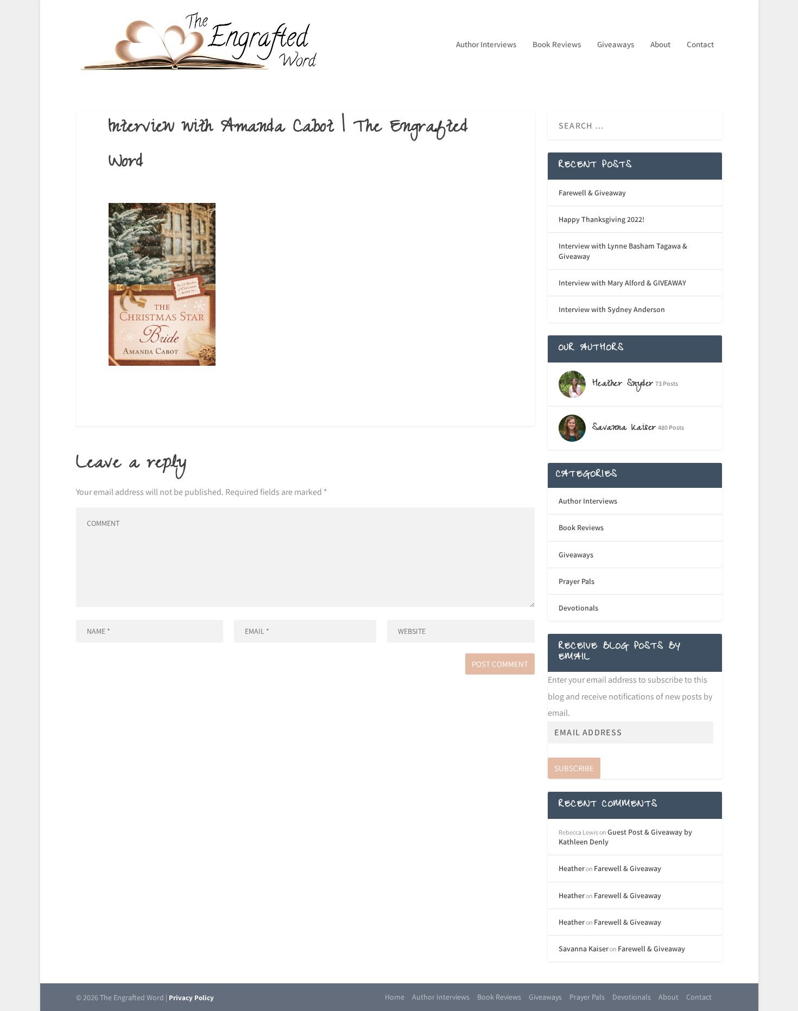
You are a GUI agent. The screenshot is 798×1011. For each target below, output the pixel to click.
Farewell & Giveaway (592, 193)
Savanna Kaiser (584, 948)
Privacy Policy (191, 997)
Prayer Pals (576, 581)
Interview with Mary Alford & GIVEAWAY (622, 283)
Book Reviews (557, 44)
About (660, 44)
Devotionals (578, 608)
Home (394, 997)
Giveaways (615, 44)
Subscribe (574, 768)
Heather (572, 868)
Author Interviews (486, 44)
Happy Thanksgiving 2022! (601, 219)
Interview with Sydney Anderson (612, 309)
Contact (700, 44)
